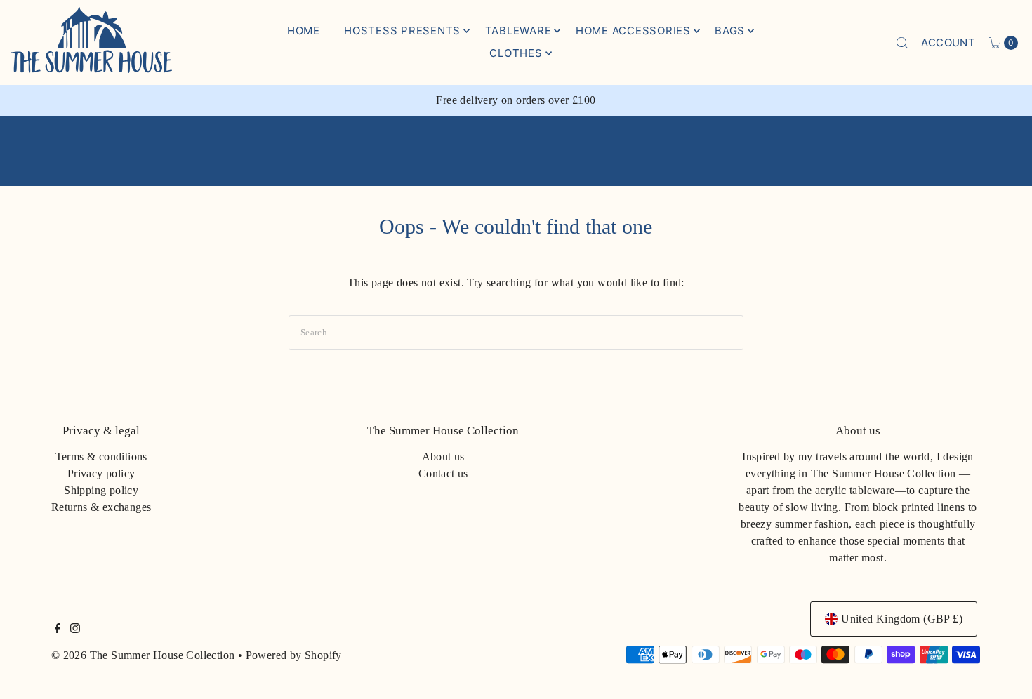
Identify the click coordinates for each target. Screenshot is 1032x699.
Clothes (515, 53)
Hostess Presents (402, 30)
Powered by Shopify (294, 655)
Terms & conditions (101, 456)
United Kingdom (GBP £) (901, 619)
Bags (730, 30)
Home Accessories (633, 30)
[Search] (902, 42)
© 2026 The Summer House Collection (143, 655)
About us (443, 456)
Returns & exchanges (101, 507)
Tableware (518, 30)
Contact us (443, 473)
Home (303, 30)
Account (948, 42)
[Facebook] (57, 629)
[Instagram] (75, 629)
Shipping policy (101, 490)
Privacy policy (101, 473)
